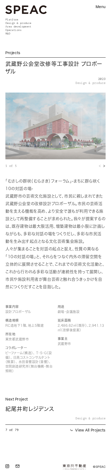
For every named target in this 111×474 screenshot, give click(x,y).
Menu (101, 7)
